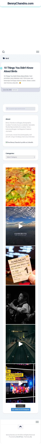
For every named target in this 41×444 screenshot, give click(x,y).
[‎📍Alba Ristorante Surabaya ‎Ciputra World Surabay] (20, 186)
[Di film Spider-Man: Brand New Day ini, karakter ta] (20, 265)
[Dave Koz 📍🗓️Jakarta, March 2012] (20, 304)
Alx (31, 437)
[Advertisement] (20, 28)
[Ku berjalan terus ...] (20, 344)
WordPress (19, 437)
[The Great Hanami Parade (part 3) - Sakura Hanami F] (20, 383)
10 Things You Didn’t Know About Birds (16, 76)
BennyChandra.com (21, 3)
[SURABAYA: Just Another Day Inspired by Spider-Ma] (20, 226)
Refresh (15, 90)
